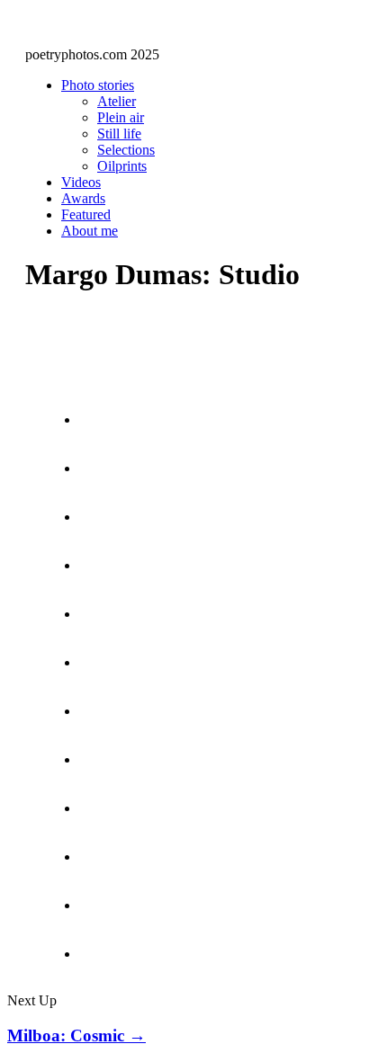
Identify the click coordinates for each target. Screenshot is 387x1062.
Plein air (120, 117)
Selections (126, 149)
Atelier (116, 101)
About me (89, 230)
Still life (119, 133)
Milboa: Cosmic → (76, 1035)
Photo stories (97, 85)
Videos (81, 182)
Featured (86, 214)
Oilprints (122, 166)
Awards (83, 198)
